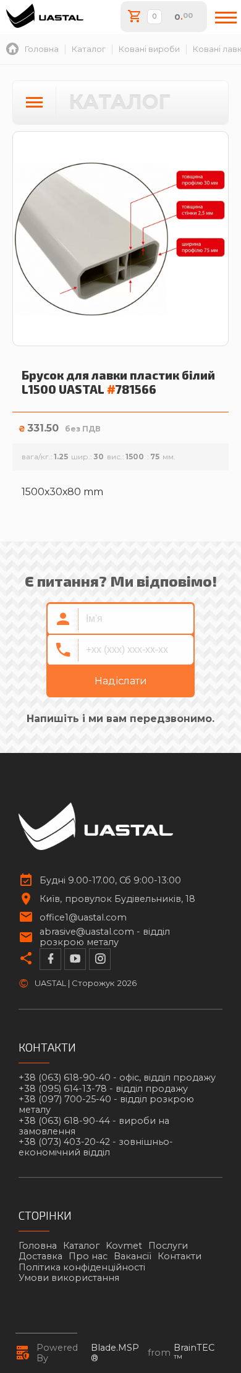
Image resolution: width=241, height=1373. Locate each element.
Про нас (88, 1256)
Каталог (81, 1245)
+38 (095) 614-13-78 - (103, 1089)
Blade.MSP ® (115, 1353)
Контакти (179, 1256)
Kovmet (124, 1245)
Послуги (168, 1245)
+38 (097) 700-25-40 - (106, 1104)
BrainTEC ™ (194, 1353)
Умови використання (69, 1277)
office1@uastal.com (83, 917)
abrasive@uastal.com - (105, 937)
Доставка (40, 1256)
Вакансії (132, 1256)
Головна (38, 1245)
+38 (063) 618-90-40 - (117, 1078)
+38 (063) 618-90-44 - (94, 1126)
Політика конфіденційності (82, 1267)
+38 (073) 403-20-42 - (96, 1147)
